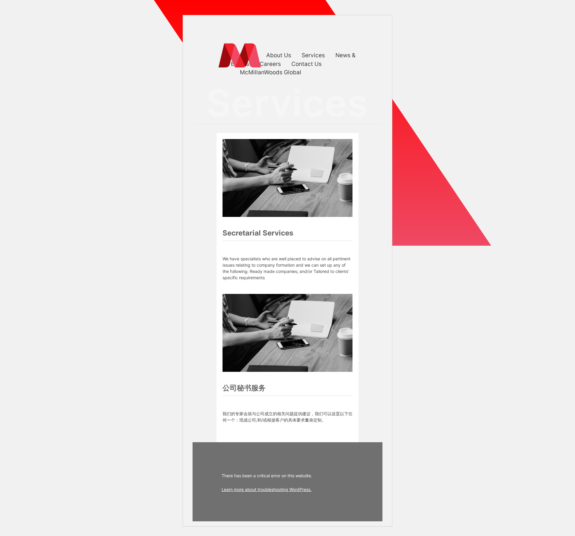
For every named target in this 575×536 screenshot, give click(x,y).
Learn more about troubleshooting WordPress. (266, 489)
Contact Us (306, 64)
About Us (278, 55)
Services (313, 55)
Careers (270, 64)
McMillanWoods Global (270, 72)
